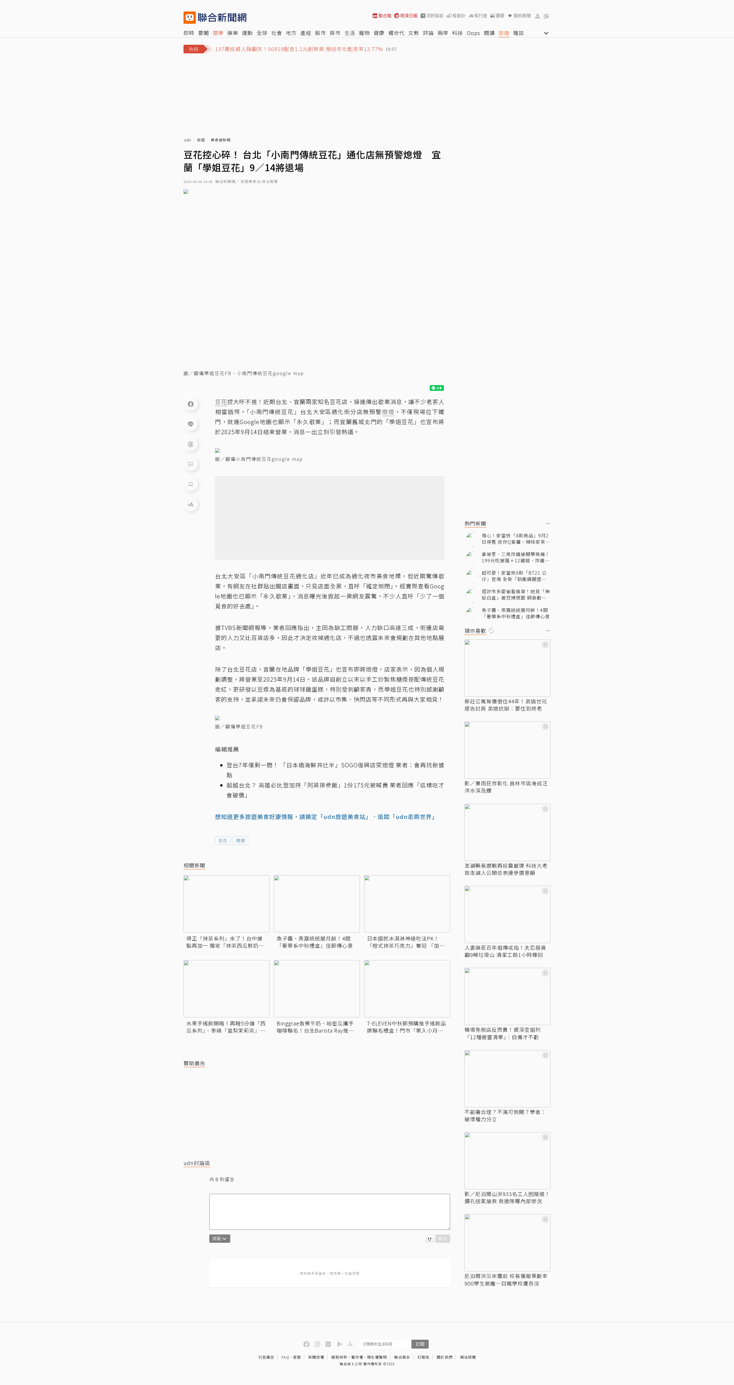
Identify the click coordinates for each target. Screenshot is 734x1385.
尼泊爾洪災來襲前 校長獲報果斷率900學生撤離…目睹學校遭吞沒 (506, 1279)
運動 (247, 32)
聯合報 (384, 15)
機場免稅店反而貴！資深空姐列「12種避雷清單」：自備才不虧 (502, 1033)
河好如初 (435, 15)
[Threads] (191, 444)
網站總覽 (468, 1357)
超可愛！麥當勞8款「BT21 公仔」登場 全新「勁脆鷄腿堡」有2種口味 (514, 575)
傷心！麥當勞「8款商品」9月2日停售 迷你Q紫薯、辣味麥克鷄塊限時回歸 (516, 538)
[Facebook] (191, 404)
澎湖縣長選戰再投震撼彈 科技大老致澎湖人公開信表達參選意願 (506, 869)
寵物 (364, 32)
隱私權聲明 (377, 1357)
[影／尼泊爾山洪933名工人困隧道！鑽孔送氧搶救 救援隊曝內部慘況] (507, 1160)
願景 (500, 15)
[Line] (191, 424)
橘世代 (396, 32)
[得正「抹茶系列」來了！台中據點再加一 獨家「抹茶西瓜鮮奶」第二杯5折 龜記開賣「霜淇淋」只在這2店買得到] (227, 904)
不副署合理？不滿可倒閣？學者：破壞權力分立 (505, 1115)
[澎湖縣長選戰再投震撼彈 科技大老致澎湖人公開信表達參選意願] (507, 832)
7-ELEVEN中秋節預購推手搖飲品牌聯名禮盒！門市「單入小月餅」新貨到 (406, 1027)
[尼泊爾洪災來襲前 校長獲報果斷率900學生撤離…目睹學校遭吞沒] (507, 1242)
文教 (413, 32)
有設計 (458, 15)
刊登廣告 (266, 1357)
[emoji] (429, 1238)
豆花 (222, 840)
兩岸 (443, 32)
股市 (320, 32)
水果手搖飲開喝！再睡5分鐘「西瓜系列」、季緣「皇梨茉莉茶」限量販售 (226, 1027)
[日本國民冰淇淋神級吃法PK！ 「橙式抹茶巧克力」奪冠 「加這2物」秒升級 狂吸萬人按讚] (407, 904)
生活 (349, 32)
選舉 (218, 32)
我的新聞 (522, 15)
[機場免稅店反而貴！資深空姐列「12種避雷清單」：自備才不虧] (507, 996)
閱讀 (489, 32)
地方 (291, 32)
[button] (537, 15)
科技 (457, 32)
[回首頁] (222, 17)
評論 (428, 32)
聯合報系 (402, 1357)
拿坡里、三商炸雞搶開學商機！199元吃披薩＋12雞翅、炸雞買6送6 (516, 557)
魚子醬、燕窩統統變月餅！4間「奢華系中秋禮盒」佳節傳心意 (315, 942)
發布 (442, 1238)
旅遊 (504, 32)
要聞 (203, 32)
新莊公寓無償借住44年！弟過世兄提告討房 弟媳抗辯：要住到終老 (505, 705)
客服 (297, 1357)
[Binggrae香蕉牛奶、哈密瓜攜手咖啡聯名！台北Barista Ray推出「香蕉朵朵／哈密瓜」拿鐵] (317, 988)
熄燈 (240, 840)
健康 (379, 32)
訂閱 (420, 1344)
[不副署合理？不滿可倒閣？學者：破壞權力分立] (507, 1078)
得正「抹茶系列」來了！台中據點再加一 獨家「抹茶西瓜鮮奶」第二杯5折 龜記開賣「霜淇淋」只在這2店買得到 (225, 942)
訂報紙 (423, 1357)
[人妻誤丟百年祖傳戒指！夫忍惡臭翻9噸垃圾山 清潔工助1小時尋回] (507, 914)
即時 (189, 32)
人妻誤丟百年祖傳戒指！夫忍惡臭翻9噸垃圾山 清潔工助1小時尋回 (505, 951)
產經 (305, 32)
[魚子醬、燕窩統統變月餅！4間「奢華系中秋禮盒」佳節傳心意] (317, 904)
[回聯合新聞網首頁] (190, 17)
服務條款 (339, 1357)
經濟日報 (408, 15)
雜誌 (518, 32)
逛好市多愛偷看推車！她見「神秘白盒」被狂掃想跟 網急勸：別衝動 (516, 594)
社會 (276, 32)
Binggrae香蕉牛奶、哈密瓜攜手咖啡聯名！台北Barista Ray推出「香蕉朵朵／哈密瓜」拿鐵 (315, 1027)
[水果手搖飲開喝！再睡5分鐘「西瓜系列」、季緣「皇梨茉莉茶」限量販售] (227, 988)
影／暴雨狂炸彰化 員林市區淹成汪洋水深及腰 (506, 787)
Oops (473, 32)
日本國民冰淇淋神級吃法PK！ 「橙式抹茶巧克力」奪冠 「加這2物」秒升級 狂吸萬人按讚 (406, 942)
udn (187, 140)
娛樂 (232, 32)
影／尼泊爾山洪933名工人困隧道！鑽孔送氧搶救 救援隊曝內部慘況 (507, 1197)
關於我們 (445, 1357)
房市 (335, 32)
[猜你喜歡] (548, 631)
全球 (262, 32)
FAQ (285, 1357)
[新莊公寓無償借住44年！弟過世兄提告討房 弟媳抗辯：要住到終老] (507, 668)
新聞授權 (316, 1357)
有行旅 (480, 15)
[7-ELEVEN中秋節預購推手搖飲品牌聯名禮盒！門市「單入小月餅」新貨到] (407, 988)
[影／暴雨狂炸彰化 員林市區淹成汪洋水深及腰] (507, 750)
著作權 (357, 1357)
